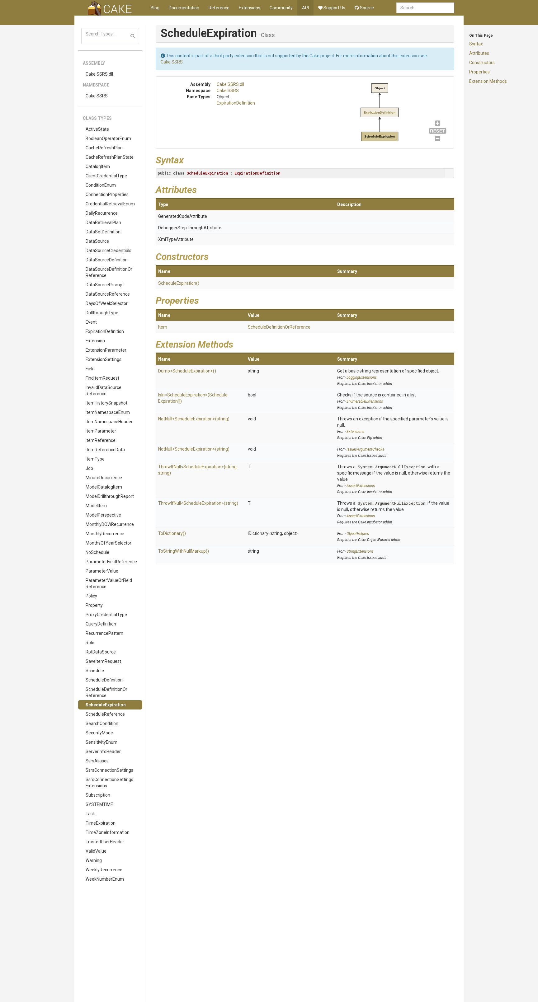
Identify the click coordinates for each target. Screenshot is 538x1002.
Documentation (184, 7)
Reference (219, 7)
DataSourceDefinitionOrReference (109, 272)
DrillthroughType (102, 312)
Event (91, 322)
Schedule (95, 670)
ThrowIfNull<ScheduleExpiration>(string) (198, 503)
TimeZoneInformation (108, 832)
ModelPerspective (103, 515)
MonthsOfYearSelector (108, 543)
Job (89, 468)
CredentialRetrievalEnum (110, 203)
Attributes (479, 53)
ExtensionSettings (103, 359)
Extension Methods (488, 81)
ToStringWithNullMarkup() (183, 551)
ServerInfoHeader (103, 751)
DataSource (97, 241)
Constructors (482, 62)
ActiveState (97, 129)
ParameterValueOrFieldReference (109, 583)
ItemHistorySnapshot (106, 402)
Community (281, 7)
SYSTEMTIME (99, 804)
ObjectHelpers (358, 533)
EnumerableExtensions (365, 401)
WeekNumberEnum (105, 879)
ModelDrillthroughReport (110, 496)
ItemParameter (101, 430)
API (305, 7)
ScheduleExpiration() (178, 283)
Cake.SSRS (97, 95)
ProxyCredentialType (106, 614)
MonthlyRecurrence (105, 533)
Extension (95, 340)
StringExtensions (360, 551)
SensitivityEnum (101, 742)
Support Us (334, 7)
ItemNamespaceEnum (108, 412)
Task (90, 813)
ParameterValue (102, 571)
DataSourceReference (108, 294)
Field (90, 368)
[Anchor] (188, 159)
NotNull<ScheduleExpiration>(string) (193, 418)
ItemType (95, 459)
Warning (94, 860)
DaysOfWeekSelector (107, 303)
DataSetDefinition (103, 231)
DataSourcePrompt (105, 284)
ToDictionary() (172, 533)
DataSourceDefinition (107, 259)
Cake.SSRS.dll (99, 74)
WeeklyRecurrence (104, 869)
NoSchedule (97, 552)
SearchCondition (102, 723)
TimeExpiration (101, 823)
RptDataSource (101, 651)
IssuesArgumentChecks (365, 449)
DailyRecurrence (102, 213)
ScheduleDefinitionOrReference (106, 692)
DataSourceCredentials (108, 250)
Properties (479, 71)
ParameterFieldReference (111, 561)
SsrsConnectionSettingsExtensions (109, 782)
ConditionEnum (101, 185)
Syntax (476, 43)
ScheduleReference (105, 714)
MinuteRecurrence (104, 477)
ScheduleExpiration (106, 704)
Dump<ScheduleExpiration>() (187, 370)
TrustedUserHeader (105, 841)
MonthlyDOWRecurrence (110, 524)
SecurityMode (99, 732)
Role (90, 642)
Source (366, 7)
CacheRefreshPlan (104, 147)
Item (162, 327)
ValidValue (96, 851)
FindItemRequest (102, 378)
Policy (91, 595)
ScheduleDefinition (104, 679)
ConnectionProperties (107, 194)
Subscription (98, 795)
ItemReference (101, 440)
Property (94, 605)
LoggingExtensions (362, 377)
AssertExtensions (361, 486)
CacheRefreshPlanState (110, 157)
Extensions (249, 7)
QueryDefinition (101, 623)
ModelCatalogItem (104, 487)
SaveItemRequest (103, 661)
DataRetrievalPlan (103, 222)
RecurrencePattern (104, 633)
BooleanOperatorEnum (108, 138)
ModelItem (96, 505)
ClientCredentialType (106, 175)
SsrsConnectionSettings (109, 770)
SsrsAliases (97, 760)
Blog (155, 7)
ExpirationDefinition (105, 331)
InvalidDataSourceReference (103, 390)
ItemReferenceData (105, 449)
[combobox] (425, 7)
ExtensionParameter (106, 350)
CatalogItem (98, 166)
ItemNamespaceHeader (109, 421)
